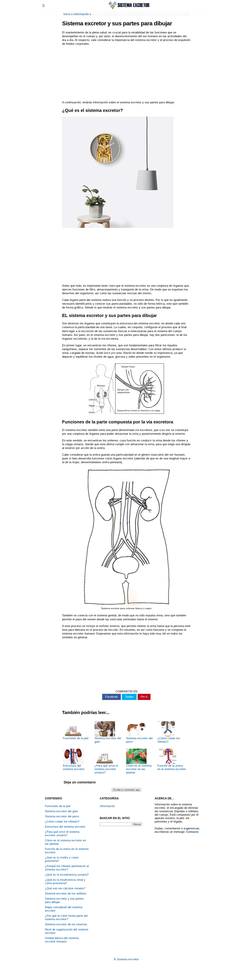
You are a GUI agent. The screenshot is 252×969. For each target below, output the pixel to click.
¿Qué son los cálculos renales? (65, 888)
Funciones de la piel (75, 738)
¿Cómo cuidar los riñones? (168, 740)
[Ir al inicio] (128, 8)
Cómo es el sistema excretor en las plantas (139, 769)
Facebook (111, 696)
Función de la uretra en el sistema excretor (171, 767)
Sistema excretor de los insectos (66, 924)
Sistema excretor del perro (139, 740)
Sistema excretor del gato (107, 740)
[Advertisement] (126, 73)
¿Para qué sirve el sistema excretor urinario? (106, 769)
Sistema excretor (128, 959)
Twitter (129, 696)
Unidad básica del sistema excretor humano (62, 939)
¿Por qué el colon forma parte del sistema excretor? (66, 917)
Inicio (66, 14)
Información (81, 14)
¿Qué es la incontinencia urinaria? (67, 874)
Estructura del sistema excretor (74, 767)
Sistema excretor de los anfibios (65, 893)
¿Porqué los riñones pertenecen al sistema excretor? (67, 867)
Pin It (144, 696)
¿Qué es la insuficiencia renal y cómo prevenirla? (65, 881)
